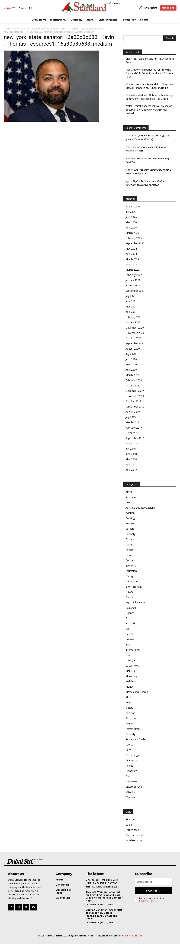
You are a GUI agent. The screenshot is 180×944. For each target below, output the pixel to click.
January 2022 (133, 280)
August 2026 (133, 206)
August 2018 (133, 443)
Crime (129, 555)
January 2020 (133, 385)
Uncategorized (134, 786)
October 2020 (133, 338)
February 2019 (134, 427)
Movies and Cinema (137, 692)
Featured (131, 607)
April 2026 (131, 227)
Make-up (131, 671)
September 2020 (135, 343)
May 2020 (131, 364)
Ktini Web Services (132, 936)
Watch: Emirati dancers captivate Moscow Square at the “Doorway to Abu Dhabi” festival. (149, 110)
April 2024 (131, 254)
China (129, 539)
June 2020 (131, 359)
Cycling (129, 560)
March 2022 (132, 269)
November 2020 (135, 332)
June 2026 (131, 217)
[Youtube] (33, 907)
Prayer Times (133, 728)
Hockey (130, 639)
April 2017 (131, 469)
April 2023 (131, 264)
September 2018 (135, 438)
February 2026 (134, 238)
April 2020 (131, 369)
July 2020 (131, 354)
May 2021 (131, 306)
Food (128, 618)
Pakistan (130, 713)
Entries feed (132, 830)
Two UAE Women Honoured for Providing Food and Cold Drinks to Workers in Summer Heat (150, 73)
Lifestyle (130, 660)
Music (129, 697)
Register (130, 819)
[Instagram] (18, 907)
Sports (129, 744)
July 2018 (131, 448)
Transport (131, 771)
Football (130, 623)
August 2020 (133, 348)
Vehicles (130, 792)
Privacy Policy (146, 901)
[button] (26, 8)
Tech (128, 749)
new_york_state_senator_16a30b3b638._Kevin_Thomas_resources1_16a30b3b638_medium (58, 28)
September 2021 (135, 290)
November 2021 (135, 285)
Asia (128, 502)
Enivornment (133, 581)
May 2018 (131, 459)
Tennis (129, 765)
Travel (129, 776)
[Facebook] (11, 907)
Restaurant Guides (136, 739)
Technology (132, 755)
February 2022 (134, 275)
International (133, 649)
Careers (130, 528)
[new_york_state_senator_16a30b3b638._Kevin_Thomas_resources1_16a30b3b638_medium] (51, 120)
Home (7, 28)
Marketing (131, 676)
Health (129, 634)
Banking (130, 518)
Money (129, 686)
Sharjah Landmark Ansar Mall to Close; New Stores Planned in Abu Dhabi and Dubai (150, 86)
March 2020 (132, 375)
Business (131, 523)
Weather (130, 797)
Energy (129, 576)
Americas (131, 497)
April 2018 (131, 464)
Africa (129, 491)
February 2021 (134, 317)
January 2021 (133, 322)
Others (129, 707)
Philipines (131, 718)
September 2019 (135, 406)
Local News (132, 665)
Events (129, 597)
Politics (130, 723)
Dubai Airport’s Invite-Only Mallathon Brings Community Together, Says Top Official (149, 97)
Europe (130, 592)
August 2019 (133, 411)
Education (131, 570)
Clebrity (130, 544)
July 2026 (131, 211)
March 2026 (132, 232)
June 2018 (131, 454)
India (128, 644)
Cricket (129, 549)
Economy (131, 565)
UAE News (131, 781)
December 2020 (135, 327)
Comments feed (135, 835)
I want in (151, 891)
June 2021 (131, 301)
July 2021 (131, 296)
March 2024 (132, 259)
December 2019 (135, 390)
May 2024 (131, 248)
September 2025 (135, 243)
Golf (128, 628)
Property (130, 734)
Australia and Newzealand (140, 507)
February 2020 (134, 380)
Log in (129, 824)
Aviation (130, 513)
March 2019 (132, 422)
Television (131, 760)
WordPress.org (134, 840)
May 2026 (131, 222)
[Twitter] (26, 907)
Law (128, 655)
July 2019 (131, 417)
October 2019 (133, 401)
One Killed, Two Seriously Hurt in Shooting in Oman (150, 60)
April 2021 (131, 311)
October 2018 (133, 433)
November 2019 (135, 396)
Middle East (132, 681)
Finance (130, 613)
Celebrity (130, 534)
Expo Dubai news (135, 602)
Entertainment (134, 586)
